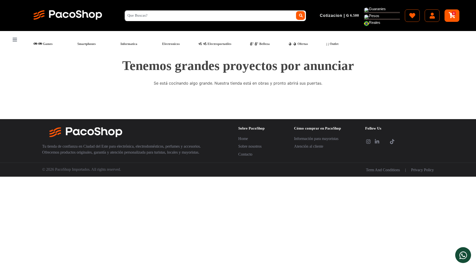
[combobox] (215, 15)
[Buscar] (300, 15)
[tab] (43, 43)
